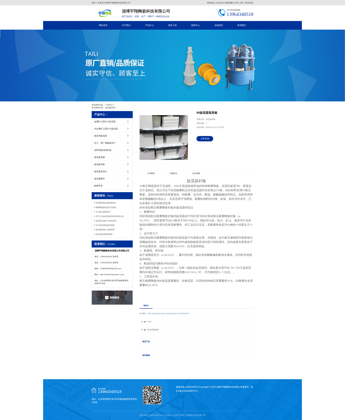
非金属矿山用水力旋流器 (106, 129)
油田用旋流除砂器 (102, 150)
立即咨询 (205, 138)
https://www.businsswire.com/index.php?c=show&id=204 (168, 313)
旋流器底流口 (100, 171)
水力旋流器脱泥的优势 (105, 225)
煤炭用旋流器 (100, 136)
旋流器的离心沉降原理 (105, 230)
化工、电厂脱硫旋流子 (105, 143)
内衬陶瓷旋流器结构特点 (106, 203)
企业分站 (220, 3)
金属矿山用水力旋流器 (105, 121)
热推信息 (211, 3)
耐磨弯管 (98, 186)
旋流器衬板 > (110, 108)
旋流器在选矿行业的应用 (106, 221)
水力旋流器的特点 (103, 212)
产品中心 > (110, 105)
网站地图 (229, 3)
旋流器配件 (99, 178)
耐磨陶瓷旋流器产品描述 (106, 207)
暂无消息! (249, 3)
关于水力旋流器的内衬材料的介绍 (110, 216)
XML (242, 3)
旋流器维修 (99, 157)
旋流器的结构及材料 (104, 234)
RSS (236, 3)
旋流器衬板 (99, 164)
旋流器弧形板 (153, 330)
